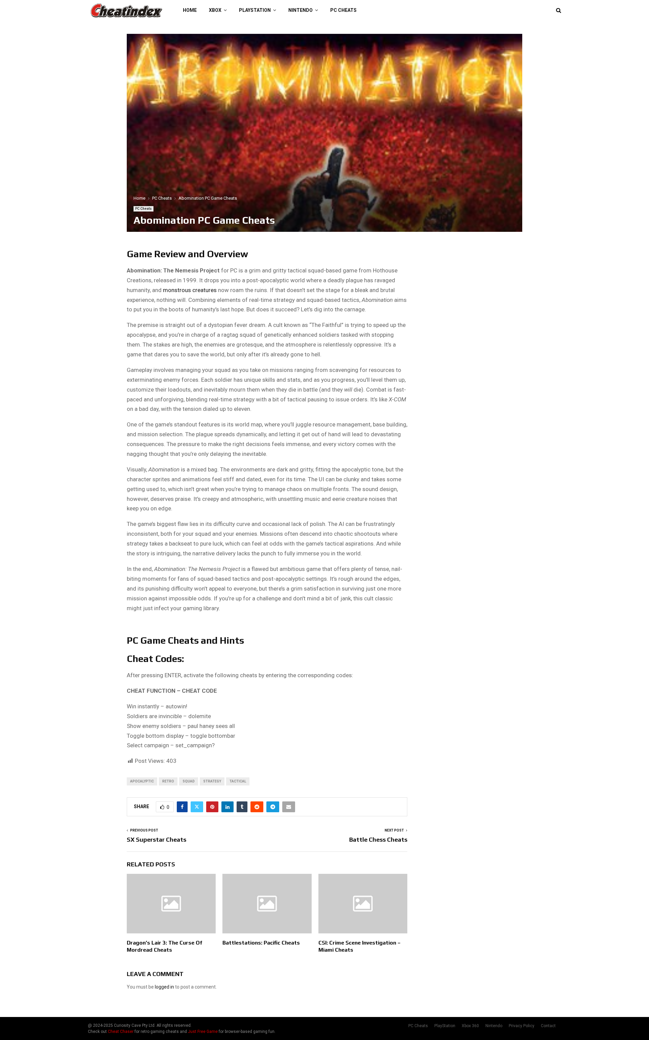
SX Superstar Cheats (156, 839)
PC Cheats (343, 10)
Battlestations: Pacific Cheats (261, 942)
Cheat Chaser (121, 1031)
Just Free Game (203, 1031)
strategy (212, 781)
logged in (164, 987)
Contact (548, 1025)
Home (190, 10)
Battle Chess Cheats (378, 839)
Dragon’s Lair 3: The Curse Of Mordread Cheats (164, 946)
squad (189, 781)
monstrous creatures (190, 290)
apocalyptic (142, 781)
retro (168, 781)
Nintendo (300, 10)
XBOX (215, 10)
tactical (238, 781)
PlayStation (255, 10)
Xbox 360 (470, 1025)
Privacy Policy (521, 1025)
